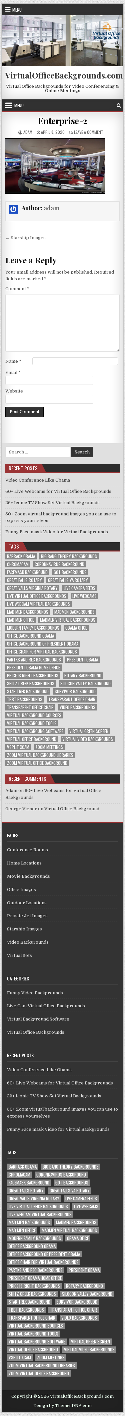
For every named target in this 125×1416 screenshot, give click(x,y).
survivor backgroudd (75, 691)
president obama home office (33, 667)
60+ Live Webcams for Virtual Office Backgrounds (58, 491)
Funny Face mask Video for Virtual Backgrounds (56, 531)
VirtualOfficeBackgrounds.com (64, 75)
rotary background (82, 675)
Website (14, 391)
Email (13, 372)
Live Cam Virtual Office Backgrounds (46, 1005)
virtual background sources (34, 715)
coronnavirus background (59, 564)
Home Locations (24, 863)
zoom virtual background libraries (40, 755)
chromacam (18, 564)
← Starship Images (25, 237)
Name (13, 361)
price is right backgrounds (32, 675)
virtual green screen (88, 731)
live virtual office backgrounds (36, 596)
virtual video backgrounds (87, 739)
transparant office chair (71, 699)
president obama (82, 659)
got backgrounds (70, 572)
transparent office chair (30, 707)
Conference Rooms (27, 849)
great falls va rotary (68, 580)
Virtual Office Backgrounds (35, 1032)
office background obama (30, 636)
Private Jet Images (27, 915)
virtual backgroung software (35, 731)
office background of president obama (42, 644)
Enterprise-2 (62, 121)
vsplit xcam (18, 747)
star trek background (28, 691)
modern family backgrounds (33, 628)
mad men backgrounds (27, 612)
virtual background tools (32, 723)
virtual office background (31, 739)
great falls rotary (24, 580)
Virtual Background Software (38, 1019)
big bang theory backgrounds (69, 556)
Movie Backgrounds (28, 876)
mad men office (20, 620)
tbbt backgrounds (24, 699)
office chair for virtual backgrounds (42, 652)
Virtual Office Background (71, 808)
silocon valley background (85, 683)
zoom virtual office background (37, 763)
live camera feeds (79, 588)
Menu (17, 9)
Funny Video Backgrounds (35, 992)
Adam (11, 790)
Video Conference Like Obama (37, 480)
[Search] (119, 105)
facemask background (27, 572)
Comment (17, 288)
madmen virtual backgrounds (67, 620)
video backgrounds (77, 707)
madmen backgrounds (74, 612)
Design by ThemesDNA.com (62, 1405)
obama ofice (76, 628)
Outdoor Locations (27, 902)
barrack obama (21, 556)
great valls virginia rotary (32, 588)
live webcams (84, 596)
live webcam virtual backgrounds (38, 604)
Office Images (21, 889)
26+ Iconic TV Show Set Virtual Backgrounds (52, 502)
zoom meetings (49, 747)
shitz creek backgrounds (30, 683)
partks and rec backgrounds (34, 659)
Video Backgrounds (28, 942)
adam (27, 132)
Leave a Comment (88, 132)
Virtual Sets (19, 955)
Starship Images (24, 928)
